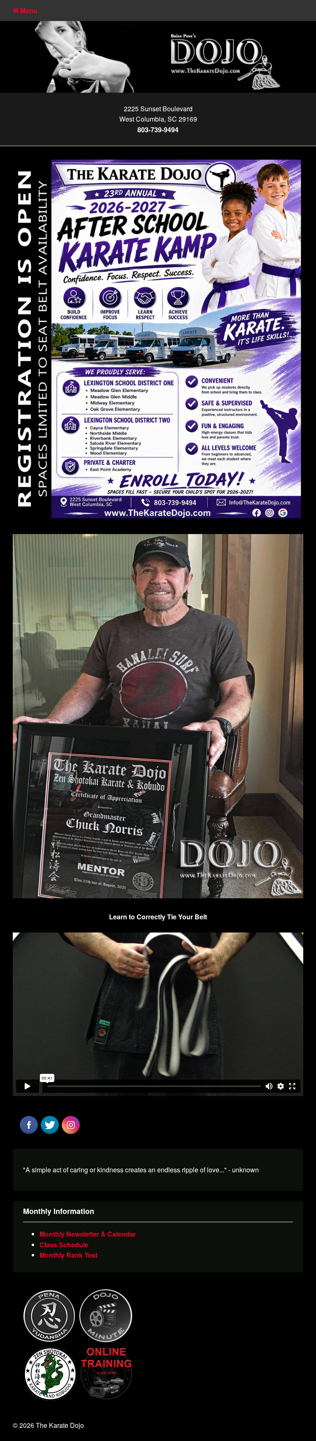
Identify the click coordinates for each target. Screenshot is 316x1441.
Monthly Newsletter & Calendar (88, 1234)
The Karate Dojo (158, 57)
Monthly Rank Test (69, 1255)
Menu (28, 10)
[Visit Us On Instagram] (70, 1132)
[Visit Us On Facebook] (28, 1132)
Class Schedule (64, 1244)
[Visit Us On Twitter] (49, 1132)
